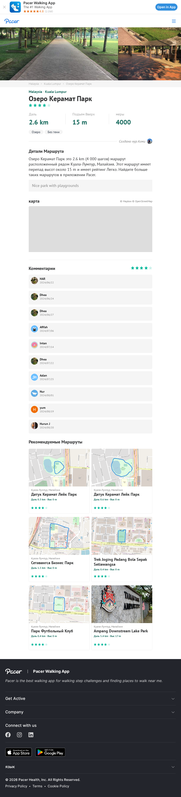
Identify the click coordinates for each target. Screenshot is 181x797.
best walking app (41, 680)
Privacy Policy (16, 786)
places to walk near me (142, 680)
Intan (43, 343)
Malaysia (34, 84)
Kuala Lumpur (52, 84)
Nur (42, 392)
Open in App (166, 7)
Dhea (43, 295)
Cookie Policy (58, 786)
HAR (42, 279)
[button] (4, 7)
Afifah (44, 327)
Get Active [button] (15, 698)
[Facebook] (8, 735)
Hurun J (45, 424)
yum (42, 408)
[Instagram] (19, 735)
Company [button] (14, 712)
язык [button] (10, 766)
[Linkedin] (31, 735)
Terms (37, 786)
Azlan (43, 375)
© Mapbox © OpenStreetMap (136, 201)
